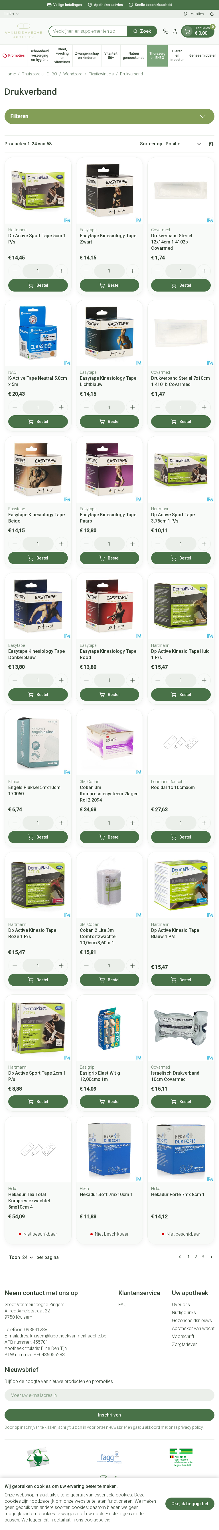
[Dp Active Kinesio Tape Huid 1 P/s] (181, 606)
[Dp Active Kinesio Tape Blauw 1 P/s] (181, 885)
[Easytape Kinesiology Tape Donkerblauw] (38, 606)
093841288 (35, 1329)
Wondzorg (72, 74)
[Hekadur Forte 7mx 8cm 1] (181, 1149)
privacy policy (190, 1427)
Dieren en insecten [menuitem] (179, 55)
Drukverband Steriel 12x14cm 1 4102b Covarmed (171, 242)
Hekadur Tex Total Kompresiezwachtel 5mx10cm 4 (29, 1201)
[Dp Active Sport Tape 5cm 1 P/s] (38, 190)
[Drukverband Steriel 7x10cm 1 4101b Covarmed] (181, 333)
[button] (109, 116)
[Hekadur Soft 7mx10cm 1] (109, 1149)
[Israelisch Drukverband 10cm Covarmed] (181, 1028)
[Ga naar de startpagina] (24, 31)
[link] (181, 1257)
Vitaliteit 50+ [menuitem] (112, 55)
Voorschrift (183, 1336)
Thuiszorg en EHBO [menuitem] (158, 55)
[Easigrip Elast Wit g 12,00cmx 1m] (109, 1028)
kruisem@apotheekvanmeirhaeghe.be (68, 1336)
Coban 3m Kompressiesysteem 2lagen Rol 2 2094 (109, 794)
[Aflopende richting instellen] (211, 144)
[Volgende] (210, 1257)
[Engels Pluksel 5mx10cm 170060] (38, 742)
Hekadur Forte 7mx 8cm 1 (178, 1194)
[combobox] (87, 31)
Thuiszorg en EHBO (39, 74)
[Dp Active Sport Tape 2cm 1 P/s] (38, 1028)
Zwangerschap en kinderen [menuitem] (88, 55)
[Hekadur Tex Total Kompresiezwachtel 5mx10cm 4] (38, 1149)
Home (10, 74)
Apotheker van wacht (193, 1328)
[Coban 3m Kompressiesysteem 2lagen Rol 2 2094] (109, 742)
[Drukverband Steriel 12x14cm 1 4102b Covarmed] (181, 190)
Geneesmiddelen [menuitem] (204, 56)
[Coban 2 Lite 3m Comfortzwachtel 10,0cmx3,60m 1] (109, 885)
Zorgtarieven (185, 1344)
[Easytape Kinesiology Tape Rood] (109, 606)
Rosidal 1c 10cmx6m (173, 787)
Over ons (181, 1304)
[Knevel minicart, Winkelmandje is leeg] (187, 31)
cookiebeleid (97, 1520)
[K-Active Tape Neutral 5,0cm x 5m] (38, 333)
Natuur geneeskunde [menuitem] (135, 55)
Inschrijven (109, 1415)
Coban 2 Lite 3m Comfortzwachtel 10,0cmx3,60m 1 (98, 936)
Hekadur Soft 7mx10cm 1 (106, 1194)
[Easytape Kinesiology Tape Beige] (38, 469)
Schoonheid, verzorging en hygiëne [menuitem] (41, 55)
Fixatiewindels (101, 74)
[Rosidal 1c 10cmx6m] (181, 742)
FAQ (122, 1304)
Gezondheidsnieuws (192, 1320)
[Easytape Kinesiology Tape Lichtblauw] (109, 333)
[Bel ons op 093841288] (166, 31)
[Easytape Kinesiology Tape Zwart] (109, 190)
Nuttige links (184, 1312)
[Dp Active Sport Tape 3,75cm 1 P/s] (181, 469)
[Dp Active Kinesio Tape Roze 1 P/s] (38, 885)
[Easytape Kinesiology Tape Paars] (109, 469)
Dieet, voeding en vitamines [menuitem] (63, 55)
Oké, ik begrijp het (189, 1503)
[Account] (175, 31)
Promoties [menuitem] (16, 55)
